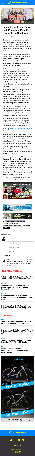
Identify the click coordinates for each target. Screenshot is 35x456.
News (3, 319)
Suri (8, 259)
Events (3, 275)
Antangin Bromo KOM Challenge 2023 (14, 221)
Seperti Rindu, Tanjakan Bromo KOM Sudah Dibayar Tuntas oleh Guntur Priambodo (15, 287)
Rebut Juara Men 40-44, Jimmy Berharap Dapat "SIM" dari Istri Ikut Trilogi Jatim (16, 307)
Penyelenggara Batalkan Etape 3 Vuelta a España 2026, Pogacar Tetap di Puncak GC (17, 332)
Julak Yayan (6, 228)
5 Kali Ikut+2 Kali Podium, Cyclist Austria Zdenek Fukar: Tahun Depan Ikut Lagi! (17, 278)
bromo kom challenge (8, 225)
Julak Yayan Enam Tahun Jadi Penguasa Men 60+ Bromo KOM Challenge (17, 30)
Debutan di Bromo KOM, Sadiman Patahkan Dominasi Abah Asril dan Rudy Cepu (17, 297)
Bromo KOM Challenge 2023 (22, 225)
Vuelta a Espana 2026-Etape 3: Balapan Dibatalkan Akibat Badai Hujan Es (16, 341)
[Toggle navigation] (2, 2)
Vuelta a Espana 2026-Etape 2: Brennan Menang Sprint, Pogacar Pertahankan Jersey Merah (16, 350)
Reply (9, 265)
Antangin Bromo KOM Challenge (11, 223)
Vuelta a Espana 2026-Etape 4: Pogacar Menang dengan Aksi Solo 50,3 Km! (16, 322)
